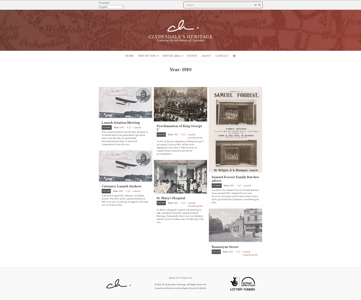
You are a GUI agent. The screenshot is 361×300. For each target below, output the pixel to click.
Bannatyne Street (225, 247)
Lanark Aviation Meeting (121, 122)
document (106, 127)
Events (192, 55)
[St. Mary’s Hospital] (180, 176)
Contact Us (186, 277)
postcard (161, 134)
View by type (147, 55)
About (206, 55)
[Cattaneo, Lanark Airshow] (125, 165)
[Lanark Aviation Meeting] (125, 102)
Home (130, 55)
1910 (122, 127)
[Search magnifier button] (259, 5)
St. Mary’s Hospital (171, 198)
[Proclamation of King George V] (180, 104)
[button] (158, 56)
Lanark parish (195, 137)
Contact (221, 55)
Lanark (137, 127)
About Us (173, 277)
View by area (171, 55)
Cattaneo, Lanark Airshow (121, 186)
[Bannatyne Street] (235, 225)
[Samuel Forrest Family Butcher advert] (235, 129)
